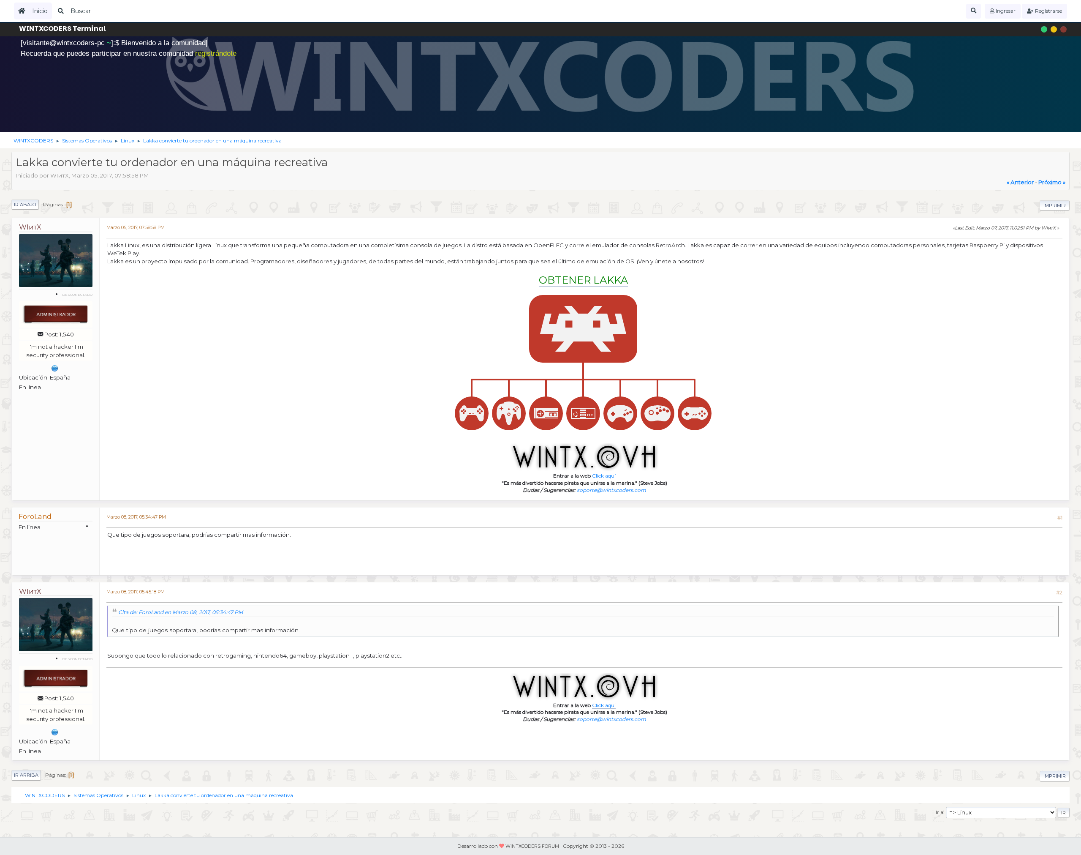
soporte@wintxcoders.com (611, 490)
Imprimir (1054, 205)
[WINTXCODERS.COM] (55, 367)
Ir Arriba (26, 775)
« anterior (1020, 182)
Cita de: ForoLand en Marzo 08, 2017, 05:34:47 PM (180, 612)
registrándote (215, 53)
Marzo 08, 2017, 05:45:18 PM (135, 592)
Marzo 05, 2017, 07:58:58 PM (135, 227)
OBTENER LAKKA (583, 280)
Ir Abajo (25, 205)
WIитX (30, 227)
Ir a (939, 812)
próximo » (1051, 182)
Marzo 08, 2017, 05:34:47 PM (136, 517)
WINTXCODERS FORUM (532, 846)
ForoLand (35, 517)
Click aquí (604, 476)
